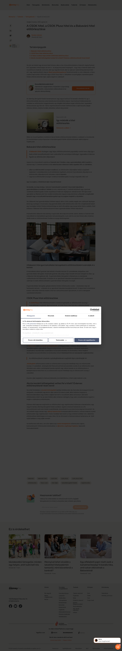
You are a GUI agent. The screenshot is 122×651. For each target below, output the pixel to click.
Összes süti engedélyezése (86, 340)
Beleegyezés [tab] (31, 316)
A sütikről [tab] (91, 316)
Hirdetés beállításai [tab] (71, 316)
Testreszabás (60, 340)
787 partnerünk (31, 323)
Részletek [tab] (51, 316)
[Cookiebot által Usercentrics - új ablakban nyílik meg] (91, 310)
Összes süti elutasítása (35, 340)
